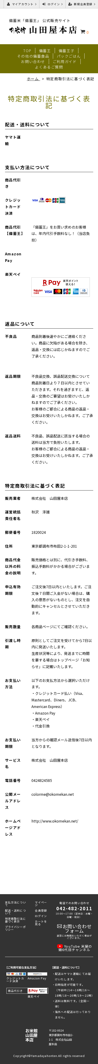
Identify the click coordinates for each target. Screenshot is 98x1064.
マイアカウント (23, 4)
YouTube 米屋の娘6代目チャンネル (75, 948)
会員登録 (41, 910)
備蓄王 (45, 50)
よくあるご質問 (49, 67)
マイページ (41, 903)
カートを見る (41, 922)
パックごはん (69, 56)
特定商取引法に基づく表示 (15, 920)
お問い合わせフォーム (77, 928)
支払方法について (15, 903)
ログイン (54, 4)
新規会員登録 (83, 4)
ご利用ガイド (65, 61)
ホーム (33, 78)
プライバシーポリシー (15, 928)
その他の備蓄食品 (33, 56)
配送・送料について (15, 911)
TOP (27, 50)
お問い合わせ (33, 61)
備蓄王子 (67, 50)
